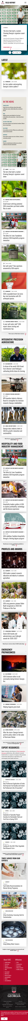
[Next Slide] (20, 52)
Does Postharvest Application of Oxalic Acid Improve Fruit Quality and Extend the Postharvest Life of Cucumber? (14, 785)
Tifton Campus (19, 967)
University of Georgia (14, 992)
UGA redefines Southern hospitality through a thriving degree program (14, 537)
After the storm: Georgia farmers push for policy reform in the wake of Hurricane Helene (13, 734)
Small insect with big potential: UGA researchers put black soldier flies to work (13, 206)
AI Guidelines (8, 980)
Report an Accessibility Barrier (7, 1007)
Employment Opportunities (20, 1002)
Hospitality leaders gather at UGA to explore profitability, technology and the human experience (13, 506)
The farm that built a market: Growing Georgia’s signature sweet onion (14, 33)
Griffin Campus (19, 969)
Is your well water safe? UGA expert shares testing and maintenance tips (12, 326)
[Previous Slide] (13, 52)
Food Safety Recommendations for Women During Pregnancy (12, 887)
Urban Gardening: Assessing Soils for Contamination (13, 916)
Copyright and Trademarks (7, 1004)
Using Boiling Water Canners (11, 944)
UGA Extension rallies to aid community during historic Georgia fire (13, 678)
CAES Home (7, 962)
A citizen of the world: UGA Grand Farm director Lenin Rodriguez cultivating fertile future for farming (14, 368)
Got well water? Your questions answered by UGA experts (12, 267)
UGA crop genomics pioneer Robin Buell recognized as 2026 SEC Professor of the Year (13, 605)
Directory (20, 1001)
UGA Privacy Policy (20, 1004)
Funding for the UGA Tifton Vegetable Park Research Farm (13, 847)
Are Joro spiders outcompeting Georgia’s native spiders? (12, 85)
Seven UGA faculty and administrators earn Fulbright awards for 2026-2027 (12, 636)
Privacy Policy (8, 975)
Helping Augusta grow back (11, 707)
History (6, 965)
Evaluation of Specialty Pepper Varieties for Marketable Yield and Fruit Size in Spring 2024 (12, 817)
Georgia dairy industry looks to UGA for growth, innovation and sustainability (12, 430)
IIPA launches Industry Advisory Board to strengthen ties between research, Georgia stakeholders (13, 400)
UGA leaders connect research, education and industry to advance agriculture (13, 575)
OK (4, 1018)
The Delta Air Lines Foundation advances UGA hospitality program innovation (13, 237)
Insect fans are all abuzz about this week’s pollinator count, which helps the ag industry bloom (13, 109)
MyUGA (7, 1002)
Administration (8, 967)
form (2, 1015)
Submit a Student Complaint (20, 1006)
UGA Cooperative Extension (19, 964)
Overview (7, 964)
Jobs (6, 969)
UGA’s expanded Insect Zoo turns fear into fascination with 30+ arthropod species (13, 296)
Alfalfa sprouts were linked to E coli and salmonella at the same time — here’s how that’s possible (13, 117)
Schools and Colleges (8, 1001)
